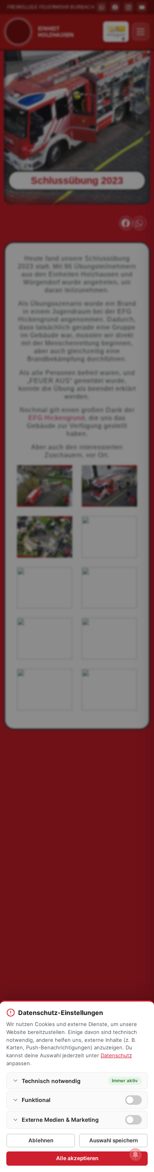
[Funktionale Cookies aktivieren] (133, 1100)
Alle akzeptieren (77, 1158)
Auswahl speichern (113, 1140)
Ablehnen (40, 1140)
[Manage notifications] (135, 1154)
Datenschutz (116, 1055)
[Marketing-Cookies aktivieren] (133, 1120)
